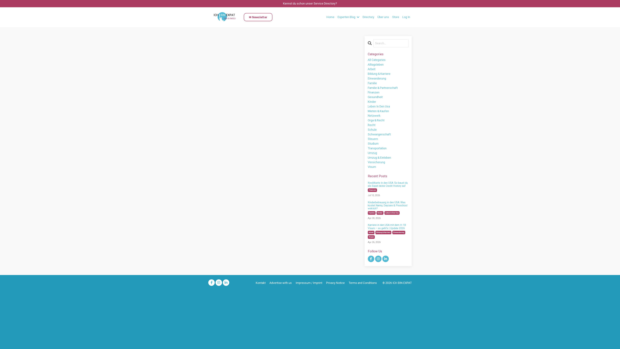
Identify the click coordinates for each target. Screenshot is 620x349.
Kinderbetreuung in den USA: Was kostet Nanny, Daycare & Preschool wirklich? (387, 205)
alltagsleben (376, 64)
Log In (406, 17)
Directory (368, 17)
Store (395, 17)
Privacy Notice (335, 283)
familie (372, 83)
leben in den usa (379, 106)
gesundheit (375, 97)
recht (371, 125)
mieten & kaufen (378, 111)
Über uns (383, 17)
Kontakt (261, 283)
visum (372, 167)
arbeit (371, 69)
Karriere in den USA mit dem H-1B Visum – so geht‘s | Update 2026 (387, 226)
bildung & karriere (379, 73)
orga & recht (376, 120)
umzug (372, 153)
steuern (373, 139)
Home (330, 17)
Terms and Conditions (363, 283)
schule (372, 129)
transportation (377, 148)
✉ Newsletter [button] (258, 17)
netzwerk (374, 115)
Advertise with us (280, 283)
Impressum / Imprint (309, 283)
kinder (372, 101)
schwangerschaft (379, 134)
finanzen (373, 92)
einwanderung (377, 78)
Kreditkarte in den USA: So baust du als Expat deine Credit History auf (388, 184)
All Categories (377, 60)
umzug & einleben (379, 157)
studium (373, 143)
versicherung (376, 162)
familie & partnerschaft (383, 88)
